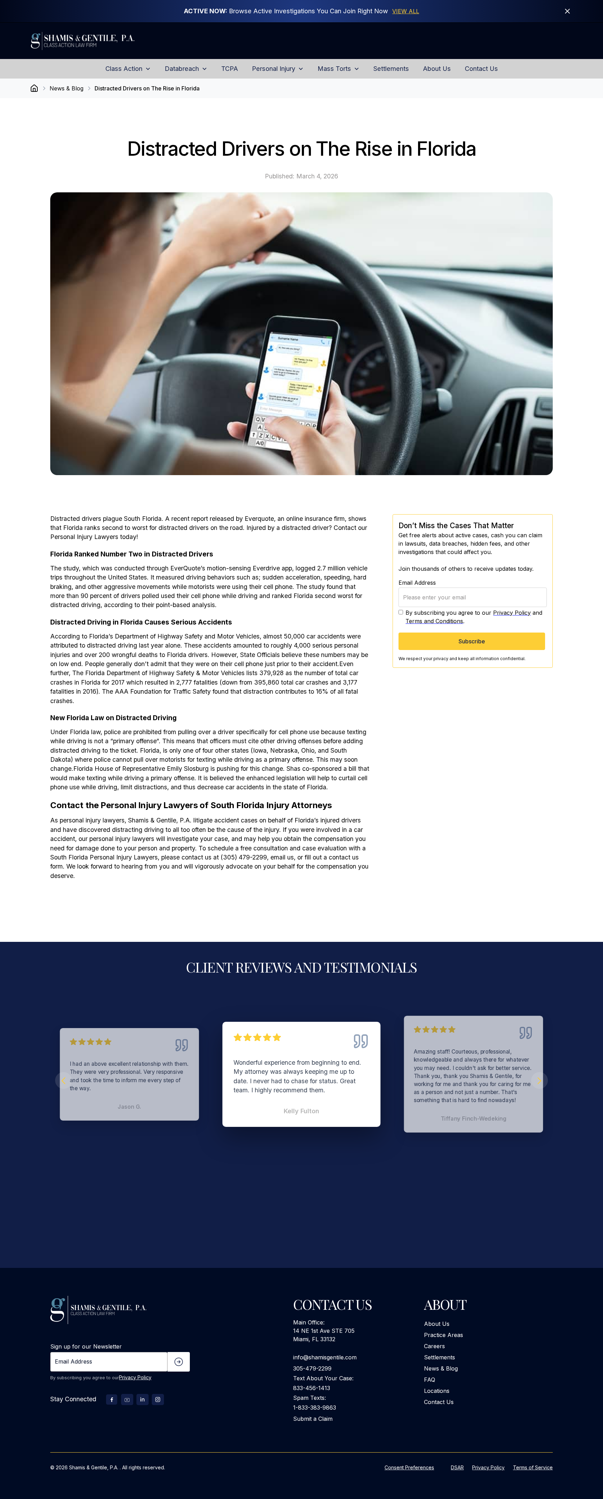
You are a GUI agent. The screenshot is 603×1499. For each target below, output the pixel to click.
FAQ (429, 1379)
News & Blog (441, 1368)
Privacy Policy (512, 612)
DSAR (457, 1467)
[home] (100, 40)
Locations (436, 1390)
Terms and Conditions (434, 621)
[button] (128, 68)
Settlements (439, 1357)
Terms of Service (533, 1467)
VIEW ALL (405, 11)
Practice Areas (443, 1334)
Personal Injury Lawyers (84, 536)
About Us (436, 1323)
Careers (434, 1346)
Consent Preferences (409, 1467)
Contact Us (439, 1401)
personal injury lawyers (92, 820)
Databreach (182, 68)
